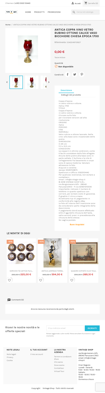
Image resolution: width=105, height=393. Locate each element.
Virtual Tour (59, 371)
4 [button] (51, 291)
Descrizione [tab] (66, 90)
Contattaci (59, 368)
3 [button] (48, 291)
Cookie (10, 360)
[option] (21, 262)
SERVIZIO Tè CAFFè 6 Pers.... (21, 271)
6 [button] (56, 291)
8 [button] (62, 291)
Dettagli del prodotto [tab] (71, 95)
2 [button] (45, 291)
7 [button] (59, 291)
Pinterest (81, 74)
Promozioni (54, 12)
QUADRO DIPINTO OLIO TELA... (83, 271)
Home (28, 12)
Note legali (11, 354)
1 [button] (43, 291)
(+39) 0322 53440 (22, 3)
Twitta (74, 74)
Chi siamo (58, 362)
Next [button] (94, 263)
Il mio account (36, 354)
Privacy (10, 357)
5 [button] (53, 291)
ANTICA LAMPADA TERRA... (52, 271)
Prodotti (39, 12)
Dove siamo (59, 365)
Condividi (67, 74)
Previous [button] (10, 263)
